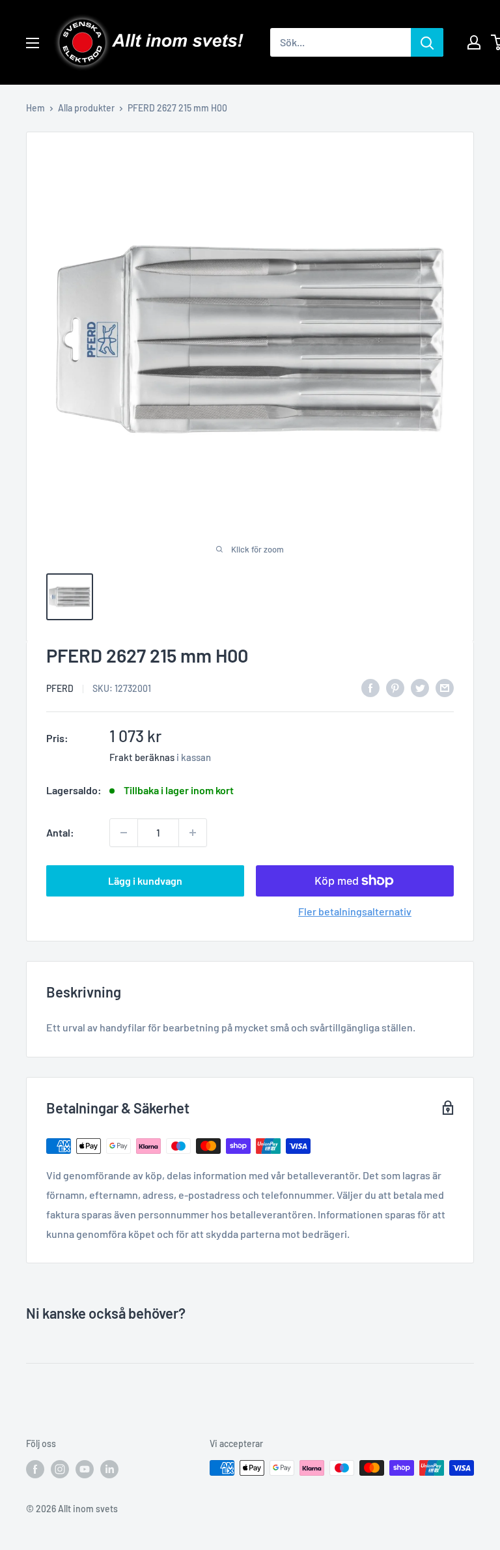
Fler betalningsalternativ (354, 911)
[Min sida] (473, 42)
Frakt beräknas (141, 757)
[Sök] (427, 42)
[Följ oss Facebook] (35, 1469)
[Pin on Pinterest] (395, 687)
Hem (35, 107)
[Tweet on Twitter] (420, 687)
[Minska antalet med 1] (123, 832)
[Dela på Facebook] (370, 687)
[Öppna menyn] (32, 43)
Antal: (60, 832)
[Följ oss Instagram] (60, 1469)
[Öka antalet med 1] (192, 832)
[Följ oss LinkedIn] (109, 1469)
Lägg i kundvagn (145, 880)
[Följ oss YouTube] (85, 1469)
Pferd (60, 688)
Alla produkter (86, 107)
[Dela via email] (445, 687)
